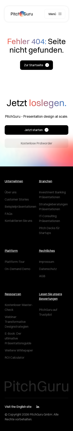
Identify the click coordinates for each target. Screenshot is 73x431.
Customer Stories (17, 199)
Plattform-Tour (15, 262)
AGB (42, 276)
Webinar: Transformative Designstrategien (16, 321)
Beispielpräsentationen (20, 206)
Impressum (46, 262)
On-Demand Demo (17, 269)
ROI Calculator (15, 357)
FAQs (8, 214)
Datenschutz (48, 269)
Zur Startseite (33, 65)
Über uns (11, 192)
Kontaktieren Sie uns (18, 221)
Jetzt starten (34, 130)
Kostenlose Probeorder (36, 143)
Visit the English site (18, 407)
